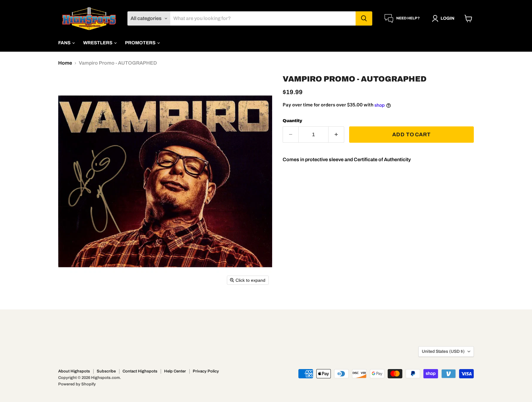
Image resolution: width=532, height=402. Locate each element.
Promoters (140, 42)
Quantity (292, 120)
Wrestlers (98, 42)
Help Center (175, 371)
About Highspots (74, 371)
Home (65, 63)
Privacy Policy (206, 371)
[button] (444, 18)
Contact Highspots (140, 371)
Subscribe (106, 371)
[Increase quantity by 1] (336, 134)
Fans (64, 42)
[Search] (364, 18)
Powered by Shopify (77, 384)
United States (443, 351)
